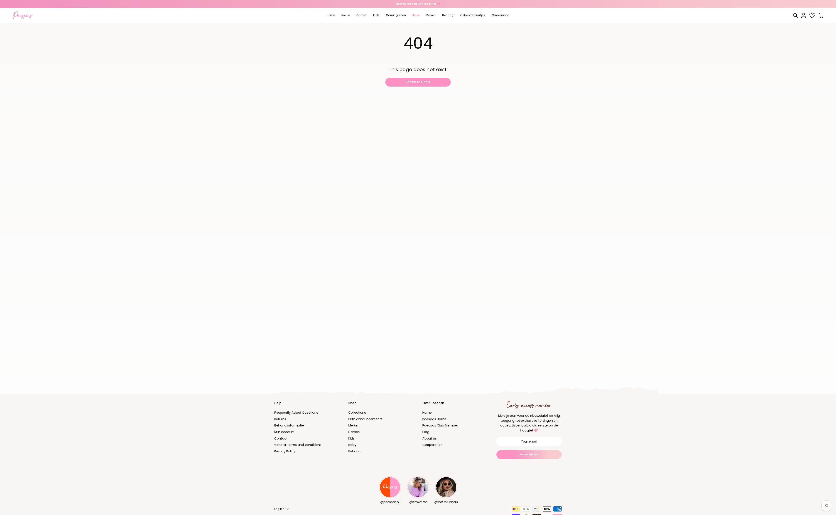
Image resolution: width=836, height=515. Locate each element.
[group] (418, 4)
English (279, 509)
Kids (351, 438)
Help (277, 403)
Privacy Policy (284, 451)
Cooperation (432, 445)
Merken (353, 425)
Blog (425, 432)
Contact (281, 438)
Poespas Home (434, 419)
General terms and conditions (298, 445)
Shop (352, 403)
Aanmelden (529, 454)
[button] (345, 15)
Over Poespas (433, 403)
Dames (354, 432)
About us (429, 438)
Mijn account (284, 432)
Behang (354, 451)
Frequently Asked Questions (296, 412)
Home (427, 412)
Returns (280, 419)
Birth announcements (365, 419)
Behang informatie (289, 425)
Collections (357, 412)
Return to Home (418, 82)
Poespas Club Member (440, 425)
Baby (352, 445)
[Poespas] (25, 15)
